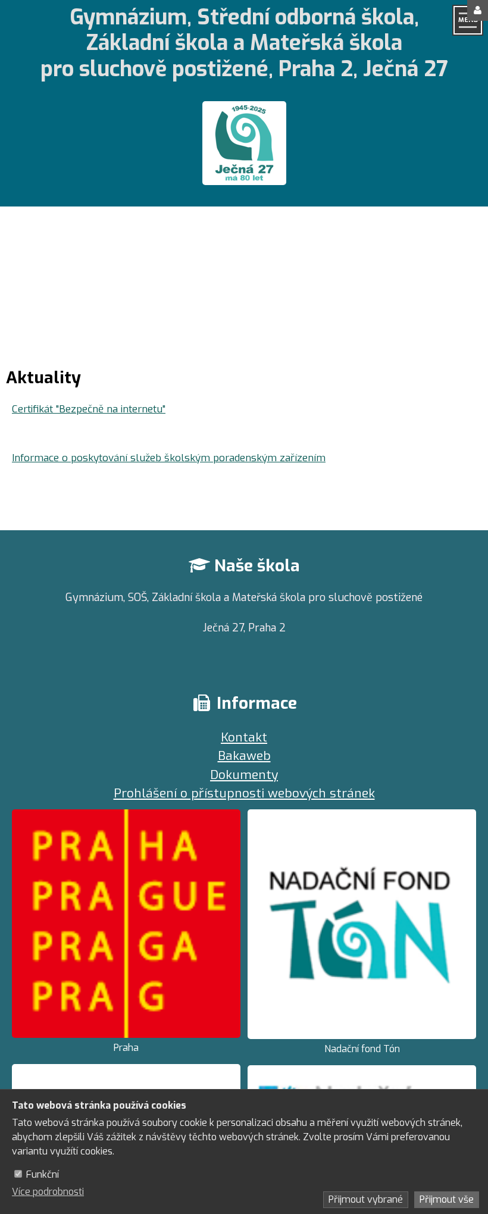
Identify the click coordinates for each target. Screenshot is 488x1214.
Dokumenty (244, 774)
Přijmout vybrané (366, 1199)
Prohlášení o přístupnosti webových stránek (244, 793)
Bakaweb (244, 755)
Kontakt (244, 737)
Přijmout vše (447, 1199)
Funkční (42, 1174)
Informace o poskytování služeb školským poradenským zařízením (169, 458)
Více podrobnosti (48, 1191)
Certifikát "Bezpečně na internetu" (88, 409)
